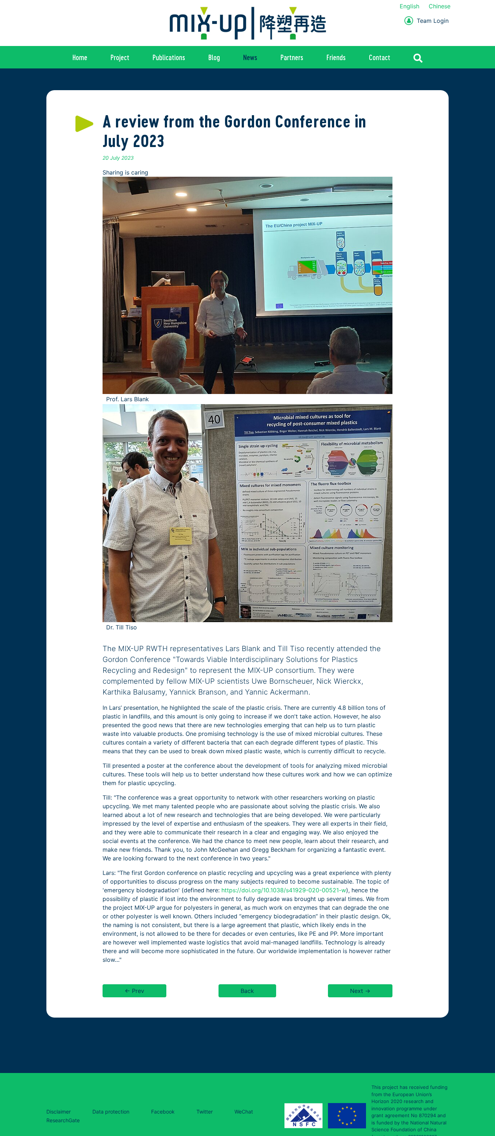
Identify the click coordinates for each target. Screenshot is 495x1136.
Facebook (163, 1111)
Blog (214, 57)
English (409, 6)
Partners (291, 57)
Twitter (204, 1111)
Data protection (110, 1111)
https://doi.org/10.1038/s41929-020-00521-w (283, 890)
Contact (379, 57)
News (250, 57)
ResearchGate (63, 1120)
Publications (169, 57)
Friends (336, 57)
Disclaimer (58, 1111)
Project (120, 57)
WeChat (243, 1111)
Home (79, 57)
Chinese (439, 6)
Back (247, 990)
